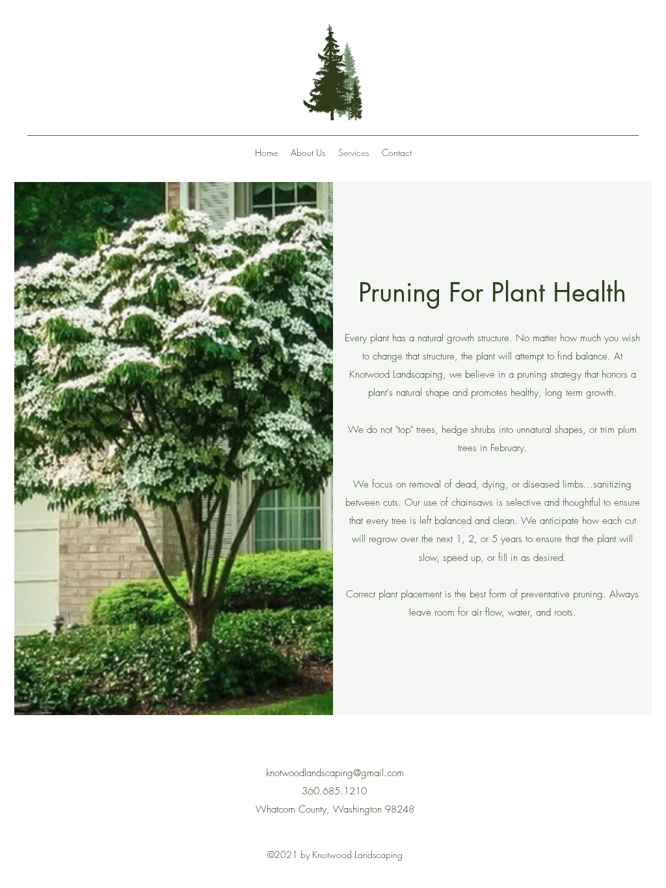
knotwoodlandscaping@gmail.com (335, 772)
